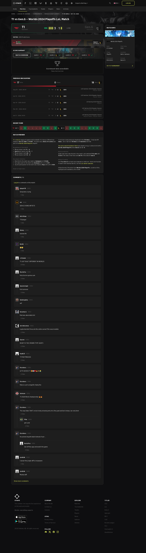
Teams (77, 510)
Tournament (110, 39)
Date (108, 46)
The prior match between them (68, 146)
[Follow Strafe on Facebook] (53, 532)
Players (77, 513)
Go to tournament (113, 65)
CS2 (106, 503)
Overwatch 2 (109, 529)
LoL (106, 507)
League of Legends (23, 14)
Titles (107, 500)
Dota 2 (107, 510)
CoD (106, 519)
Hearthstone (109, 532)
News (76, 516)
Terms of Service (50, 523)
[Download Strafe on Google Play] (28, 521)
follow (48, 529)
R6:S (106, 516)
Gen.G (18, 140)
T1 (14, 140)
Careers (47, 510)
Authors (77, 519)
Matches (77, 503)
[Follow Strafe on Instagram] (57, 532)
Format (123, 58)
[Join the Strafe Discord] (46, 532)
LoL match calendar (87, 163)
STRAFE (17, 500)
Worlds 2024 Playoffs (52, 14)
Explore (78, 500)
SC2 (106, 526)
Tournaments (37, 14)
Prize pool (110, 58)
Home (13, 14)
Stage (108, 52)
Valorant (107, 513)
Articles (77, 523)
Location (123, 52)
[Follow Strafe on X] (49, 532)
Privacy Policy (49, 519)
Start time (124, 46)
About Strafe (49, 503)
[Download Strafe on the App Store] (28, 517)
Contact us (48, 507)
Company (48, 500)
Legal (47, 516)
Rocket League (109, 523)
